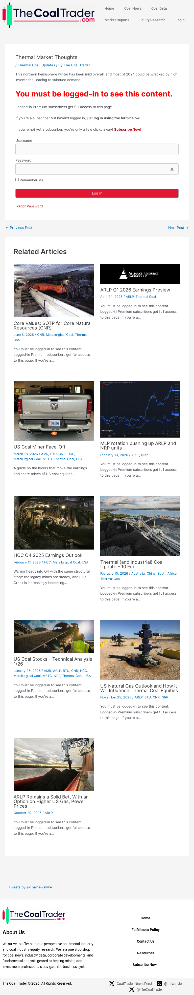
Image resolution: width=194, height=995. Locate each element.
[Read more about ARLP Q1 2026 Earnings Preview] (140, 274)
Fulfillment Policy (146, 930)
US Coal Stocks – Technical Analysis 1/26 (53, 661)
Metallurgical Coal (59, 335)
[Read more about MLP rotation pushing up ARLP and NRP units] (140, 409)
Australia (138, 573)
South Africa (167, 573)
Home (109, 8)
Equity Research (152, 20)
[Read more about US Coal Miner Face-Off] (54, 411)
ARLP (130, 297)
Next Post (178, 228)
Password (23, 160)
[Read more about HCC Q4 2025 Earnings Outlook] (54, 522)
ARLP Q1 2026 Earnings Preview (135, 289)
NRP (144, 455)
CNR (40, 335)
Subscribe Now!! (146, 965)
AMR (44, 454)
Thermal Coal (28, 65)
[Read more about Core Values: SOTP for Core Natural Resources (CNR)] (54, 290)
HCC (70, 454)
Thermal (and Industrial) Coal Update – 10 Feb (131, 564)
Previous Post (19, 228)
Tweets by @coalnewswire (30, 887)
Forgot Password (29, 206)
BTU (53, 454)
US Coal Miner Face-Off (40, 447)
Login (180, 20)
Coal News (132, 8)
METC (47, 459)
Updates (48, 65)
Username (23, 141)
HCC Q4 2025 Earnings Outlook (48, 555)
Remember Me (31, 180)
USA (79, 459)
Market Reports (117, 20)
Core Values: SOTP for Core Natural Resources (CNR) (52, 325)
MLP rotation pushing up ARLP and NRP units (138, 445)
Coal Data (159, 8)
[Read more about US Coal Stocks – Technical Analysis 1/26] (54, 636)
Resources (145, 953)
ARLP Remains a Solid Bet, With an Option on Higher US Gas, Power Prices (51, 801)
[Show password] (172, 169)
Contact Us (145, 941)
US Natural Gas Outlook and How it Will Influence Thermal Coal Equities (139, 688)
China (151, 573)
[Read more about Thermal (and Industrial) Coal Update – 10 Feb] (140, 526)
